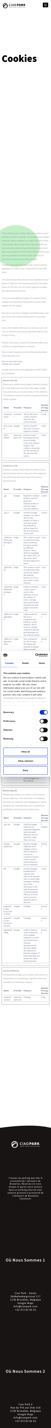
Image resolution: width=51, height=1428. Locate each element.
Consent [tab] (9, 663)
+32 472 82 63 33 (25, 1309)
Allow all (25, 751)
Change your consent (11, 364)
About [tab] (42, 663)
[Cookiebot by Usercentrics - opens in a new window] (36, 655)
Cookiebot (9, 373)
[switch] (44, 721)
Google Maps (25, 1303)
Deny (25, 770)
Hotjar (16, 537)
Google (17, 426)
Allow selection (25, 761)
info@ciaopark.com (25, 1306)
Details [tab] (25, 663)
